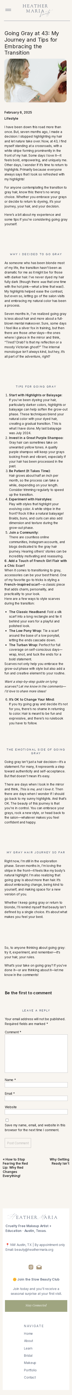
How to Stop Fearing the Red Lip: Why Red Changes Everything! (15, 1168)
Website (11, 1107)
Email (10, 1093)
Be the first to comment (28, 992)
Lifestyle (11, 118)
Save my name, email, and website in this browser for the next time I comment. (35, 1127)
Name (10, 1080)
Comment (13, 1032)
